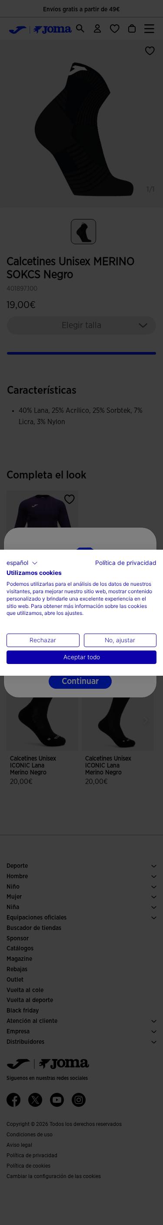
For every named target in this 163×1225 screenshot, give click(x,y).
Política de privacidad (125, 562)
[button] (22, 563)
